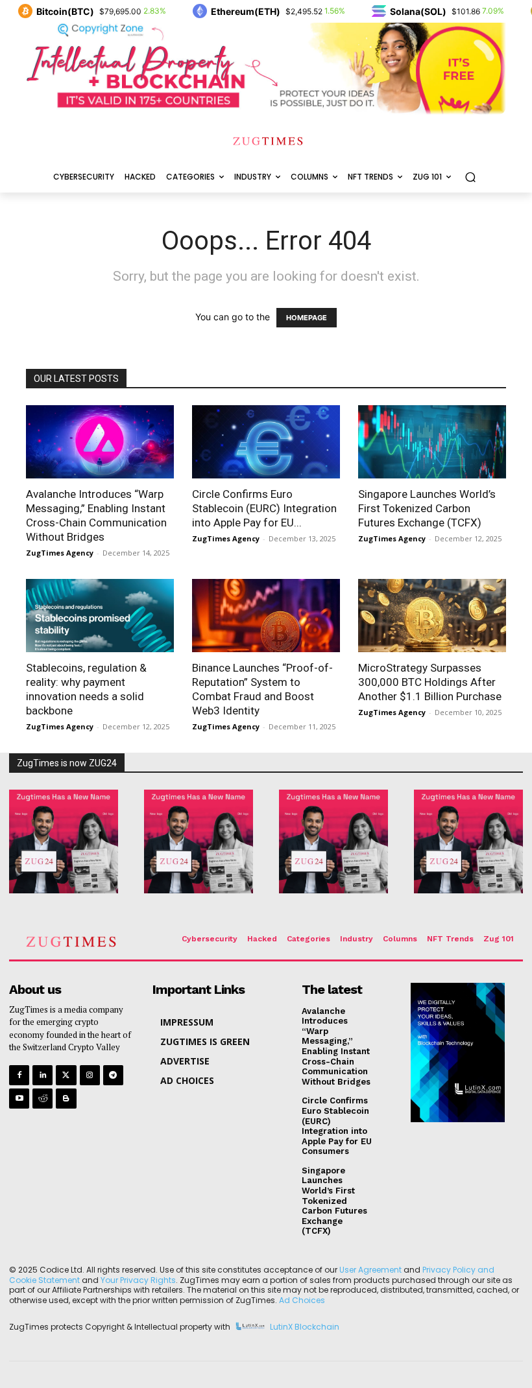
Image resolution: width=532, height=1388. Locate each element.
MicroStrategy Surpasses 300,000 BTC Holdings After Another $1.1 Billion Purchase (430, 682)
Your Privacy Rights (138, 1280)
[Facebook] (19, 1075)
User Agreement (370, 1269)
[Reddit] (42, 1098)
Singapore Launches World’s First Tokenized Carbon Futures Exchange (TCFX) (427, 508)
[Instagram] (90, 1075)
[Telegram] (113, 1075)
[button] (470, 177)
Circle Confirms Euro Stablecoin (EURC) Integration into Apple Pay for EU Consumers (337, 1126)
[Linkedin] (42, 1075)
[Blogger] (66, 1098)
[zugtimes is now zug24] (63, 841)
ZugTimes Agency (59, 553)
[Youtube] (19, 1098)
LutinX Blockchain (304, 1327)
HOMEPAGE (306, 317)
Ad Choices (302, 1300)
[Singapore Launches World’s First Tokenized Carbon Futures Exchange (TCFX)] (432, 441)
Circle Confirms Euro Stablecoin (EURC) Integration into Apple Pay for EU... (264, 508)
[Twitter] (66, 1075)
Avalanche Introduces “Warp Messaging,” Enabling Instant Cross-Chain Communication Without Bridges (336, 1046)
